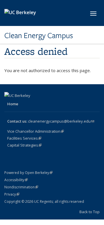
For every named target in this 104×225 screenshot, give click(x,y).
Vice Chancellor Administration (35, 131)
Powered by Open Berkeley (28, 172)
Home (12, 103)
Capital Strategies (24, 145)
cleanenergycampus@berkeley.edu (61, 121)
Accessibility (16, 179)
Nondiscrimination (21, 187)
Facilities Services (24, 138)
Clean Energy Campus (38, 35)
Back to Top (89, 211)
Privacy (11, 194)
